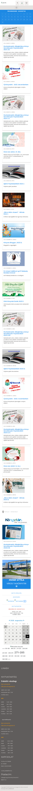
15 (14, 17)
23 (8, 19)
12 (5, 17)
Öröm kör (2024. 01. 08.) (12, 152)
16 (17, 17)
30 (30, 19)
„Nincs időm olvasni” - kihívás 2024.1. (14, 213)
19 (27, 17)
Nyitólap (7, 511)
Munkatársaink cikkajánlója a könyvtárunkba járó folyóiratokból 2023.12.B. (16, 333)
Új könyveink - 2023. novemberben (16, 399)
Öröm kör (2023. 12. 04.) (12, 466)
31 (2, 22)
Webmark (11, 788)
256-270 (10, 653)
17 (21, 17)
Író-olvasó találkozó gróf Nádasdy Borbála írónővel (16, 272)
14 (11, 17)
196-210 (13, 648)
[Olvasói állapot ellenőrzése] (26, 3)
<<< (3, 648)
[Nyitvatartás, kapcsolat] (22, 3)
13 (8, 17)
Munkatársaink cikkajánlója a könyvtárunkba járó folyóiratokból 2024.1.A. (16, 116)
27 (21, 19)
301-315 (11, 656)
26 (18, 19)
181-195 (7, 648)
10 (30, 14)
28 (24, 19)
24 (12, 19)
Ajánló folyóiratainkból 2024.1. (14, 184)
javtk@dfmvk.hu (8, 770)
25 (15, 19)
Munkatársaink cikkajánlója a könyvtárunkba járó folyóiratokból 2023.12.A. (16, 431)
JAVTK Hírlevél (16, 593)
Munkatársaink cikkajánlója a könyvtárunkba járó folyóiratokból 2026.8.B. (16, 546)
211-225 (19, 648)
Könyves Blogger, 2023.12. (13, 242)
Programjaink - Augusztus (16, 11)
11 (2, 17)
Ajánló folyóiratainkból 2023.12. (14, 369)
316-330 (16, 656)
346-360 (4, 659)
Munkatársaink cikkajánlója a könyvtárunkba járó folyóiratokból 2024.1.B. (16, 48)
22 (5, 19)
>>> (9, 659)
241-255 (4, 653)
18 (24, 17)
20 (30, 17)
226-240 (24, 648)
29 (27, 19)
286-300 (4, 656)
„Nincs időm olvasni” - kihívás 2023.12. (14, 498)
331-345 (22, 656)
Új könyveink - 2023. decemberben (16, 84)
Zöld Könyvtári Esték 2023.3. (14, 301)
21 (2, 19)
